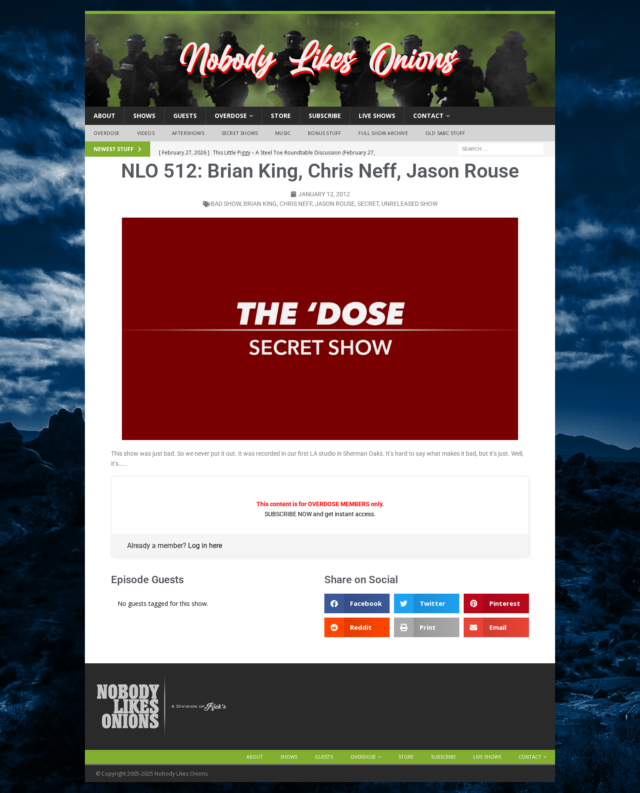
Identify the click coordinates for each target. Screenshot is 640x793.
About (104, 115)
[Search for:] (500, 148)
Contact (428, 115)
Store (281, 115)
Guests (185, 115)
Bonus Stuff (324, 133)
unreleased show (409, 203)
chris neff (296, 203)
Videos (146, 133)
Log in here (205, 545)
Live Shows (377, 115)
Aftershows (188, 133)
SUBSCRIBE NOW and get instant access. (320, 514)
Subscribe (325, 115)
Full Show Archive (383, 133)
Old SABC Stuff (445, 133)
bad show (226, 203)
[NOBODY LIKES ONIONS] (320, 101)
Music (282, 133)
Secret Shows (240, 133)
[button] (357, 603)
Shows (144, 115)
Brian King (260, 203)
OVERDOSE (231, 115)
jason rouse (335, 203)
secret (368, 203)
